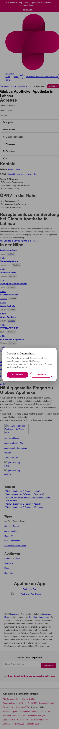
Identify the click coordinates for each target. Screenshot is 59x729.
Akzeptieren (17, 375)
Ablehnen (41, 375)
